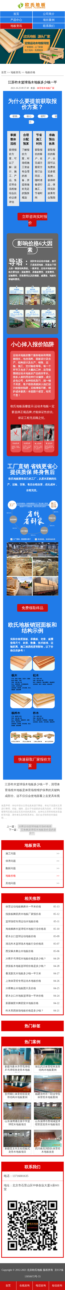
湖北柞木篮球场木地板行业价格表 (32, 943)
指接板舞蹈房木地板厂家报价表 (32, 914)
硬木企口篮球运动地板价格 (32, 936)
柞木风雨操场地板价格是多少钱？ (32, 1010)
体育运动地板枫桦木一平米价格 (32, 906)
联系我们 (49, 25)
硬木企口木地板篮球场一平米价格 (32, 995)
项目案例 (49, 19)
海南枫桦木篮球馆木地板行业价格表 (32, 929)
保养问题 (32, 861)
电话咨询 (41, 1285)
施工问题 (32, 853)
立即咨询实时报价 (34, 220)
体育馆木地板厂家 (45, 88)
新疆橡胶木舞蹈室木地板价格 (32, 1003)
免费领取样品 (32, 608)
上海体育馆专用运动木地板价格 (32, 981)
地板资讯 (16, 25)
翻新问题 (32, 868)
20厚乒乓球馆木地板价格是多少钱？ (32, 958)
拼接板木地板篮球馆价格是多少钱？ (32, 966)
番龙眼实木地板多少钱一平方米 (32, 973)
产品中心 (16, 19)
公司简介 (49, 13)
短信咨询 (57, 1285)
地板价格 (30, 72)
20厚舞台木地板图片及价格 (32, 988)
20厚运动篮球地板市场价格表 (35, 826)
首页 (16, 13)
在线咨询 (25, 1285)
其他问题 (32, 883)
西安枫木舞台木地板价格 (32, 951)
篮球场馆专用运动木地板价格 (32, 921)
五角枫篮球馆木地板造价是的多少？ (38, 831)
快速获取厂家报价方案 (34, 762)
